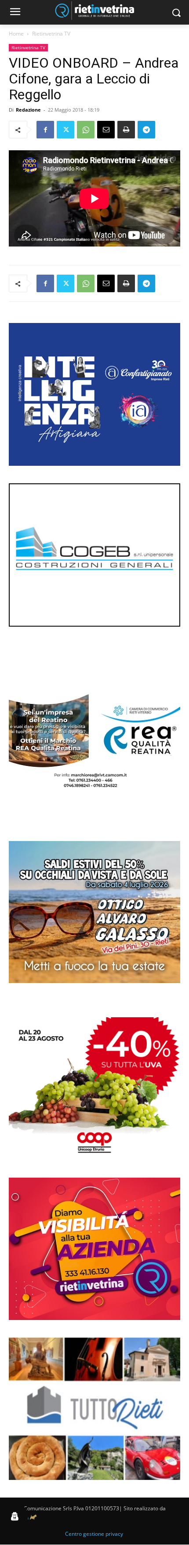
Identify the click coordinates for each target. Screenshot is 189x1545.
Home (16, 33)
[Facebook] (45, 129)
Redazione (28, 109)
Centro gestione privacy (94, 1534)
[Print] (126, 129)
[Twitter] (65, 129)
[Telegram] (146, 129)
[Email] (106, 129)
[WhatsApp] (85, 129)
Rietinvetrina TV (51, 33)
